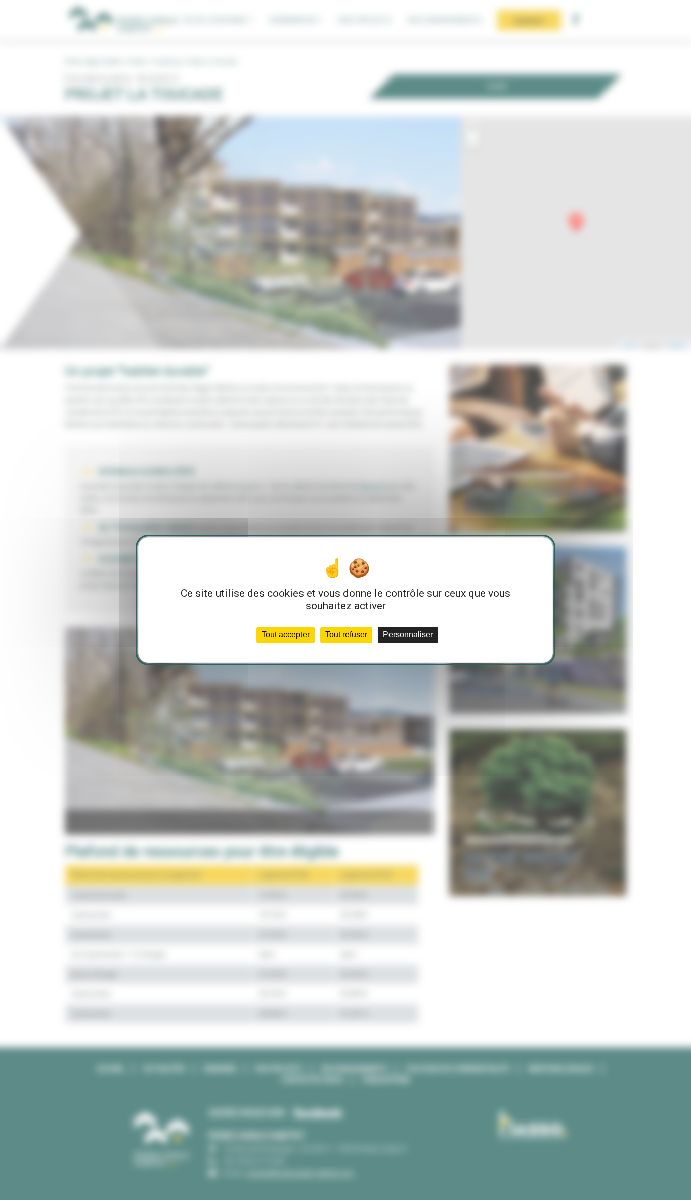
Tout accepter (286, 634)
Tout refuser (346, 634)
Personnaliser (408, 634)
